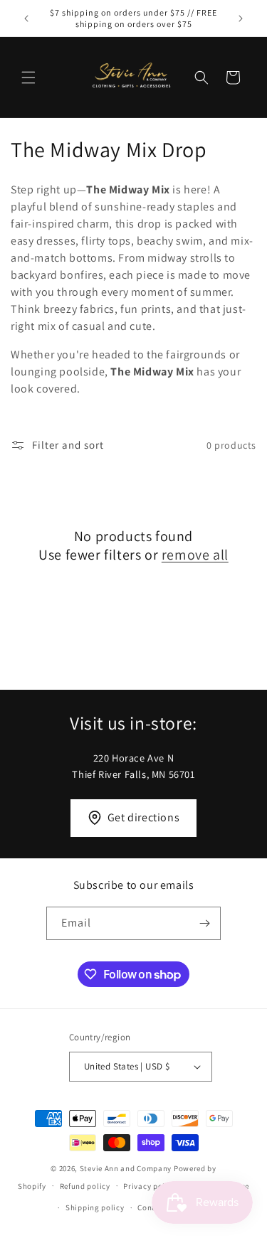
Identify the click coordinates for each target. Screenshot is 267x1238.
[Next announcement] (240, 18)
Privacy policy (149, 1186)
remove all (195, 554)
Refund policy (85, 1186)
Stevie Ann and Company (126, 1168)
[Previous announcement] (26, 18)
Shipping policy (95, 1207)
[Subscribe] (204, 923)
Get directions (143, 817)
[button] (28, 77)
